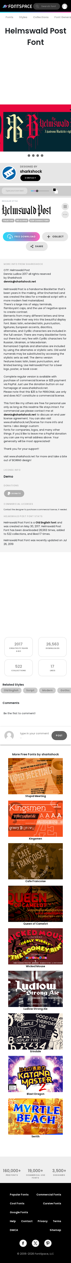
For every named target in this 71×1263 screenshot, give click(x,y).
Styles (23, 17)
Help (13, 1221)
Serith (35, 1136)
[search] (46, 6)
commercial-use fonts (35, 1176)
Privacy (43, 1221)
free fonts (12, 1175)
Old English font (46, 522)
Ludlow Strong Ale (35, 1009)
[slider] (37, 191)
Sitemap (55, 1230)
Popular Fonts (19, 1194)
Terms (57, 1221)
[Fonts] (17, 6)
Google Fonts (19, 1212)
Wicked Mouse (35, 966)
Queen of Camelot (35, 924)
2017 (18, 644)
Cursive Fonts (52, 1203)
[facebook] (23, 1243)
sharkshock (31, 171)
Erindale (35, 1051)
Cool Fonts (17, 1203)
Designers (59, 1175)
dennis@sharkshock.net (20, 281)
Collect (58, 236)
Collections (41, 17)
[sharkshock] (11, 173)
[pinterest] (48, 1243)
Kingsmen (35, 838)
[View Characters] (65, 206)
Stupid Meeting (35, 796)
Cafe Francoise (35, 881)
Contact (30, 178)
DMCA (14, 1230)
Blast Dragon (35, 1094)
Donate (16, 493)
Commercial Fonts (48, 1194)
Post (59, 735)
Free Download (25, 236)
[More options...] (65, 214)
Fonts (9, 17)
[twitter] (35, 1243)
